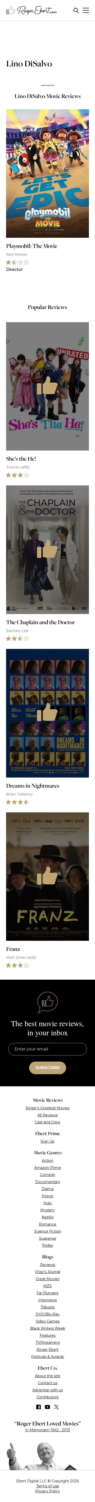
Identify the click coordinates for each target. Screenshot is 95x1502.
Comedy (47, 1174)
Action (47, 1160)
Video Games (48, 1321)
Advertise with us (47, 1390)
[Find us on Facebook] (38, 1407)
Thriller (47, 1245)
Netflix (47, 1217)
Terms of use (47, 1486)
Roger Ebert (47, 1349)
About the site (47, 1376)
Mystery (47, 1210)
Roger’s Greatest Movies (47, 1108)
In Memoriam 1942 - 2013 (47, 1430)
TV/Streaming (47, 1342)
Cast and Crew (47, 1122)
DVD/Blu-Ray (48, 1314)
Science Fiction (47, 1231)
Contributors (47, 1397)
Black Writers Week (47, 1328)
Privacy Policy (47, 1491)
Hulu (47, 1203)
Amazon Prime (47, 1167)
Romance (47, 1224)
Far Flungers (47, 1293)
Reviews (47, 1264)
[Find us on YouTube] (47, 1407)
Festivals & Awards (47, 1356)
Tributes (48, 1307)
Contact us (47, 1383)
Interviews (47, 1300)
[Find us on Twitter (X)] (56, 1407)
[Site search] (76, 10)
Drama (47, 1189)
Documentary (47, 1182)
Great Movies (47, 1279)
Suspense (47, 1238)
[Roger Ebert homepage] (31, 10)
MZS (47, 1286)
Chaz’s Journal (47, 1272)
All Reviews (47, 1115)
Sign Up (47, 1141)
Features (47, 1335)
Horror (47, 1196)
